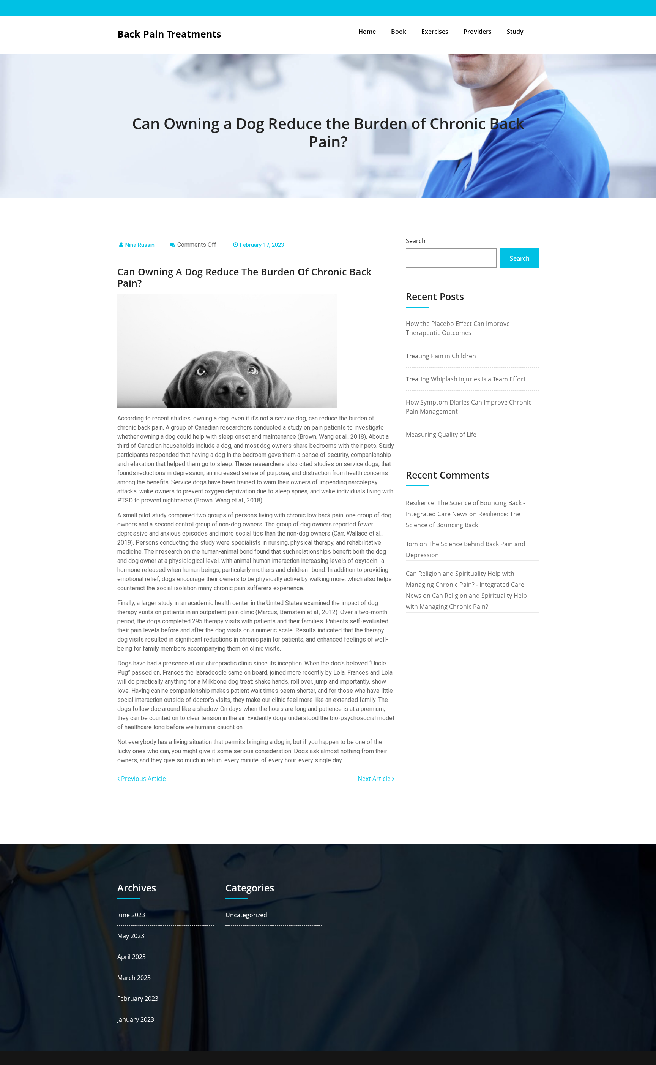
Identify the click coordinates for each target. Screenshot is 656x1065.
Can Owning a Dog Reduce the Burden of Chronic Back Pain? (328, 132)
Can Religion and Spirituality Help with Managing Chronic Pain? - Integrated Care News (465, 584)
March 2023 (134, 977)
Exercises (434, 31)
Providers (478, 31)
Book (398, 31)
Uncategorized (246, 915)
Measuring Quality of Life (441, 434)
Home (367, 31)
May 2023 (130, 936)
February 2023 (137, 998)
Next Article (375, 778)
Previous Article (143, 778)
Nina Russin (140, 245)
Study (515, 31)
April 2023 (131, 957)
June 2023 (131, 915)
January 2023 (135, 1019)
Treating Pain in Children (441, 356)
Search (416, 241)
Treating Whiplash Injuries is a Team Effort (466, 379)
